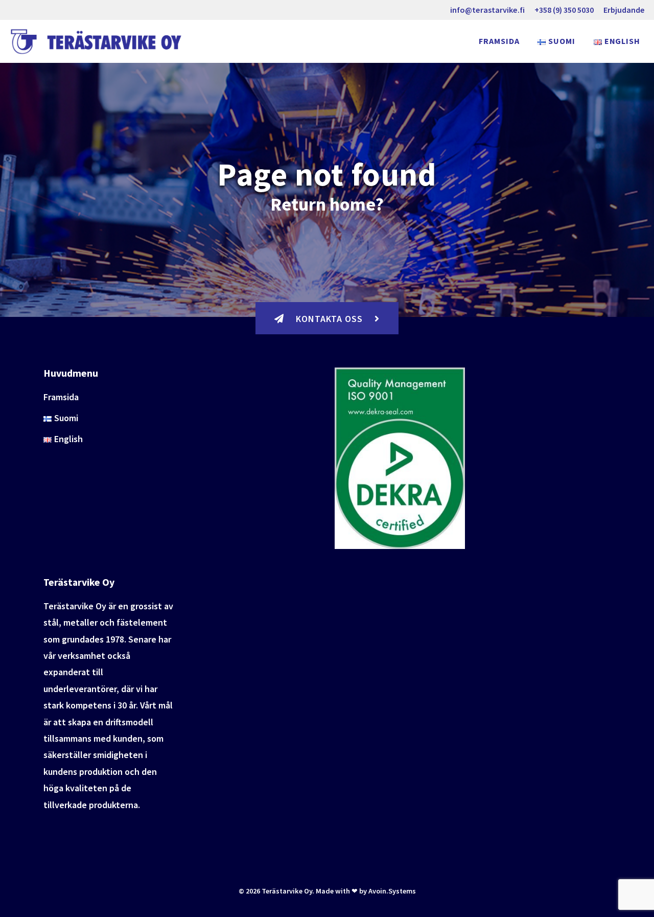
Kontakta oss (329, 319)
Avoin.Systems (392, 891)
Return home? (327, 204)
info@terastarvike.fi (487, 10)
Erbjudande (624, 10)
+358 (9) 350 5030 (564, 10)
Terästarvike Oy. (288, 891)
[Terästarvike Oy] (98, 41)
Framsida (499, 41)
